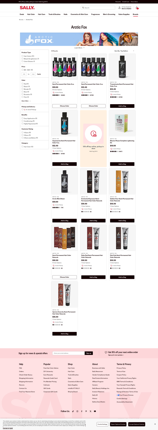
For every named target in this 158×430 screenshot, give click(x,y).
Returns (21, 385)
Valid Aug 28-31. (33, 2)
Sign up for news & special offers (33, 353)
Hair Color (27, 147)
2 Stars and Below (30, 138)
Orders (21, 371)
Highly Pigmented (30, 124)
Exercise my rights (8, 428)
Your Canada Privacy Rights (126, 385)
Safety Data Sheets (98, 402)
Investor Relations (98, 392)
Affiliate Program (97, 381)
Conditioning (28, 121)
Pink (25, 97)
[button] (22, 14)
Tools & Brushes (73, 375)
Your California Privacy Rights (126, 378)
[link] (64, 88)
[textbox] (64, 106)
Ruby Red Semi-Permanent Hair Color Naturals (92, 256)
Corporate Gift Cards (50, 392)
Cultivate (47, 385)
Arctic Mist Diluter (58, 199)
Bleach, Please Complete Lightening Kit (122, 142)
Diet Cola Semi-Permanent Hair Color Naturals (120, 256)
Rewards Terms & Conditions (126, 388)
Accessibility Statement (125, 402)
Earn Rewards (48, 375)
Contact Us (23, 388)
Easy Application (29, 118)
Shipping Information (26, 381)
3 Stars (26, 135)
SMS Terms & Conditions (125, 381)
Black (26, 86)
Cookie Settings (122, 398)
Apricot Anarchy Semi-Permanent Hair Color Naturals (63, 313)
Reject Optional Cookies (118, 424)
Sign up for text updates (115, 355)
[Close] (155, 424)
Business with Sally (98, 368)
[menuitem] (22, 14)
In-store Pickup (31, 109)
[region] (79, 424)
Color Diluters (28, 61)
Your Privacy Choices (126, 395)
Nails (69, 378)
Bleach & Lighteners (30, 59)
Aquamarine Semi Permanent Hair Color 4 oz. (63, 142)
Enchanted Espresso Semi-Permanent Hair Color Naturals (91, 200)
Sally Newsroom (97, 371)
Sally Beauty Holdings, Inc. (100, 388)
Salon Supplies (73, 385)
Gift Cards (47, 388)
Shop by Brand (72, 392)
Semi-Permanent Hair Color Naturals (61, 256)
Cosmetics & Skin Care (75, 381)
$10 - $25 (27, 70)
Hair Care (71, 371)
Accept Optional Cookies (136, 424)
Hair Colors (27, 56)
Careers (95, 385)
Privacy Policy (121, 368)
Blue (25, 92)
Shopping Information (26, 378)
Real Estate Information (100, 378)
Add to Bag (122, 106)
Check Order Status (25, 375)
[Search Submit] (83, 8)
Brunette (27, 94)
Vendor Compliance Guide (101, 375)
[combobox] (64, 106)
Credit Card (125, 2)
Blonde (26, 89)
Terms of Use (121, 371)
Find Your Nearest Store (27, 392)
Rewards (118, 2)
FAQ (20, 368)
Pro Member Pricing (50, 381)
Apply (39, 74)
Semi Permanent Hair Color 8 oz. (63, 84)
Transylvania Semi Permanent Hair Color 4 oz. (121, 85)
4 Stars (26, 132)
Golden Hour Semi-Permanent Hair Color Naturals (121, 200)
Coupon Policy (121, 375)
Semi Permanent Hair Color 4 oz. (92, 84)
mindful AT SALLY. (74, 388)
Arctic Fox (29, 19)
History (94, 398)
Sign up (88, 353)
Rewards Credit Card (50, 378)
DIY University (48, 371)
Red (25, 84)
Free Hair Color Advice (51, 368)
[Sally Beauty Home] (27, 7)
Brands (21, 19)
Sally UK (95, 395)
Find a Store (134, 2)
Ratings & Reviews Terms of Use (127, 392)
